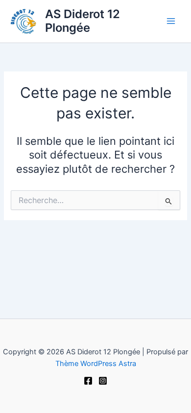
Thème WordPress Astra (95, 363)
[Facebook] (88, 380)
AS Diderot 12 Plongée (82, 21)
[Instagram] (102, 380)
